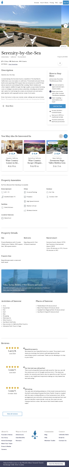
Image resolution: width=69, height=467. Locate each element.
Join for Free (57, 106)
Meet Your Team (6, 443)
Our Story (4, 437)
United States (5, 57)
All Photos (63, 46)
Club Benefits (20, 437)
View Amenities (13, 64)
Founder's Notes (6, 435)
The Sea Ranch (22, 57)
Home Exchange (6, 440)
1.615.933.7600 (64, 435)
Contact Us (62, 440)
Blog (46, 435)
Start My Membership (56, 464)
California (13, 57)
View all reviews (12, 414)
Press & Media (6, 446)
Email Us (61, 437)
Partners (19, 440)
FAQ (46, 437)
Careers (4, 449)
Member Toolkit (50, 440)
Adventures (20, 435)
